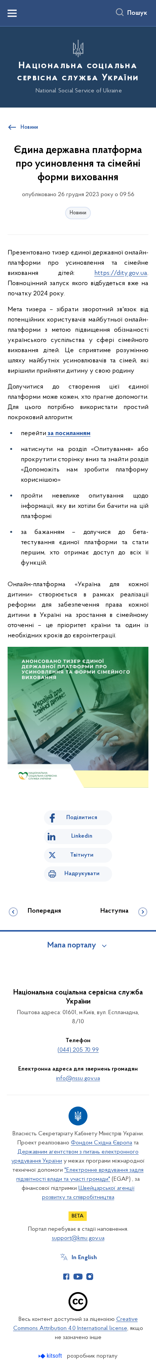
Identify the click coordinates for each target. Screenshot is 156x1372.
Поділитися (81, 818)
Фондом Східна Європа (101, 1143)
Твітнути (82, 855)
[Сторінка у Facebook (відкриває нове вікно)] (66, 1276)
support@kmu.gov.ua (78, 1238)
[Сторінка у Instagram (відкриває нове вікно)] (89, 1276)
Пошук (137, 13)
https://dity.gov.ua (120, 273)
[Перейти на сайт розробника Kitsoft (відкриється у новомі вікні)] (51, 1356)
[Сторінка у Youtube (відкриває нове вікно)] (78, 1276)
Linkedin (81, 836)
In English (84, 1258)
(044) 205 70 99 (78, 1050)
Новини (78, 213)
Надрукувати (82, 874)
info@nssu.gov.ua (78, 1078)
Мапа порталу (71, 945)
